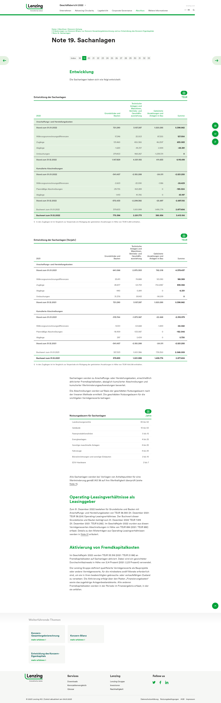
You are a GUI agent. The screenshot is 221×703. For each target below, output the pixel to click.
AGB (182, 699)
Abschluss (62, 29)
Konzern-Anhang (75, 29)
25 (112, 58)
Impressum (190, 699)
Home (54, 29)
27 (121, 58)
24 (107, 58)
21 (93, 58)
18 (80, 58)
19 (84, 58)
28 (126, 58)
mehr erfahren (38, 639)
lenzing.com (190, 6)
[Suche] (193, 10)
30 (135, 58)
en (189, 10)
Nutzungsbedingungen (169, 699)
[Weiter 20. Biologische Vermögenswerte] (217, 60)
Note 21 (85, 534)
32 (144, 58)
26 (116, 58)
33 (149, 58)
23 (103, 58)
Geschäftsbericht (71, 5)
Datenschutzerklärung (149, 699)
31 (140, 58)
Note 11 (73, 483)
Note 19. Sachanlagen (61, 33)
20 (89, 58)
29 (130, 58)
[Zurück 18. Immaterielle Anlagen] (4, 60)
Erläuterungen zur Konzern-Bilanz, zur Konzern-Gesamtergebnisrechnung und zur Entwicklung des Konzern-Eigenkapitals (103, 31)
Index (73, 58)
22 (98, 58)
